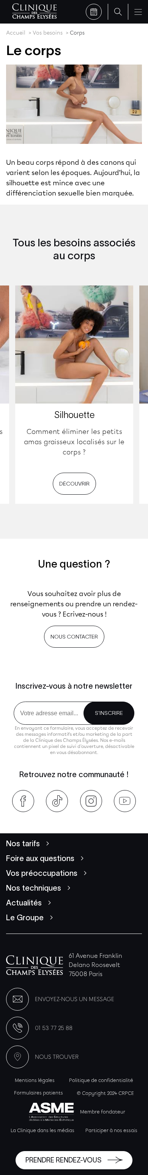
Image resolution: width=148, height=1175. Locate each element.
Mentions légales (35, 1080)
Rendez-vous (94, 12)
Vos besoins (48, 33)
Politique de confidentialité (101, 1080)
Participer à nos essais (111, 1130)
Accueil (15, 33)
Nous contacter (74, 637)
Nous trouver (57, 1057)
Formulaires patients (38, 1093)
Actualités (24, 903)
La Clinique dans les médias (42, 1130)
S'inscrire (109, 713)
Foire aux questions (40, 858)
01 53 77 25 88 (53, 1028)
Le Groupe (25, 917)
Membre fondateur (102, 1112)
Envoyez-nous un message (74, 999)
